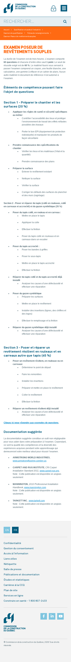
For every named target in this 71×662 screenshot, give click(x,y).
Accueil (6, 30)
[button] (65, 21)
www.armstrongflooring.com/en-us (29, 461)
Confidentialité (12, 543)
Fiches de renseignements (38, 33)
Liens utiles (10, 559)
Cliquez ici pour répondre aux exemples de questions (31, 422)
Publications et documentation (22, 574)
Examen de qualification (13, 33)
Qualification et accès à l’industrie (27, 30)
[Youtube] (60, 615)
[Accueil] (20, 8)
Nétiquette (10, 564)
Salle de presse (12, 569)
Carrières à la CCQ (14, 585)
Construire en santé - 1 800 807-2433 (25, 601)
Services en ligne (13, 595)
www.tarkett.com (37, 500)
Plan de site (10, 590)
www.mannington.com (35, 487)
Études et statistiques (16, 580)
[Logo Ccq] (14, 622)
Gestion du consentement (19, 548)
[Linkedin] (52, 615)
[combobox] (30, 22)
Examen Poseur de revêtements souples (20, 36)
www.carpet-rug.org (49, 470)
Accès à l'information (16, 553)
